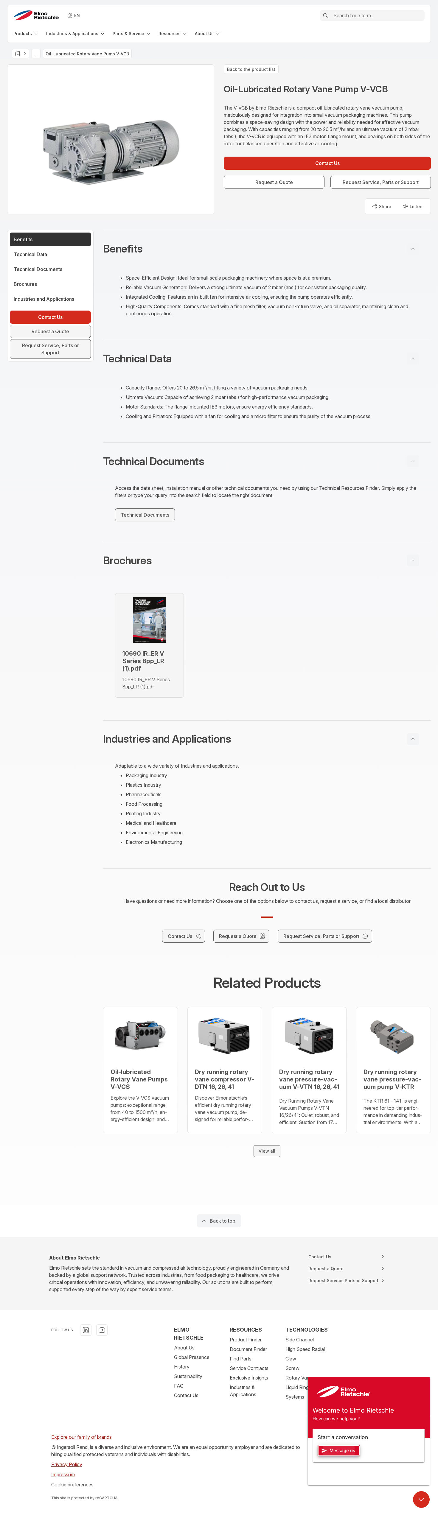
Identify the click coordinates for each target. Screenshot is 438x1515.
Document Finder (248, 1349)
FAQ (179, 1386)
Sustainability (188, 1376)
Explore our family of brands (81, 1437)
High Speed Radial (305, 1349)
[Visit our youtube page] (102, 1330)
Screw (292, 1368)
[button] (267, 248)
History (182, 1367)
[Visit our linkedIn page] (85, 1330)
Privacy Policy (66, 1464)
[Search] (325, 15)
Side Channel (299, 1340)
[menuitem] (26, 33)
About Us (184, 1348)
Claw (290, 1359)
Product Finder (246, 1340)
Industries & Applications (243, 1390)
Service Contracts (249, 1368)
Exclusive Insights (249, 1378)
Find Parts (240, 1359)
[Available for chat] (421, 1499)
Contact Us (186, 1395)
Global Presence (191, 1357)
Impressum (63, 1474)
